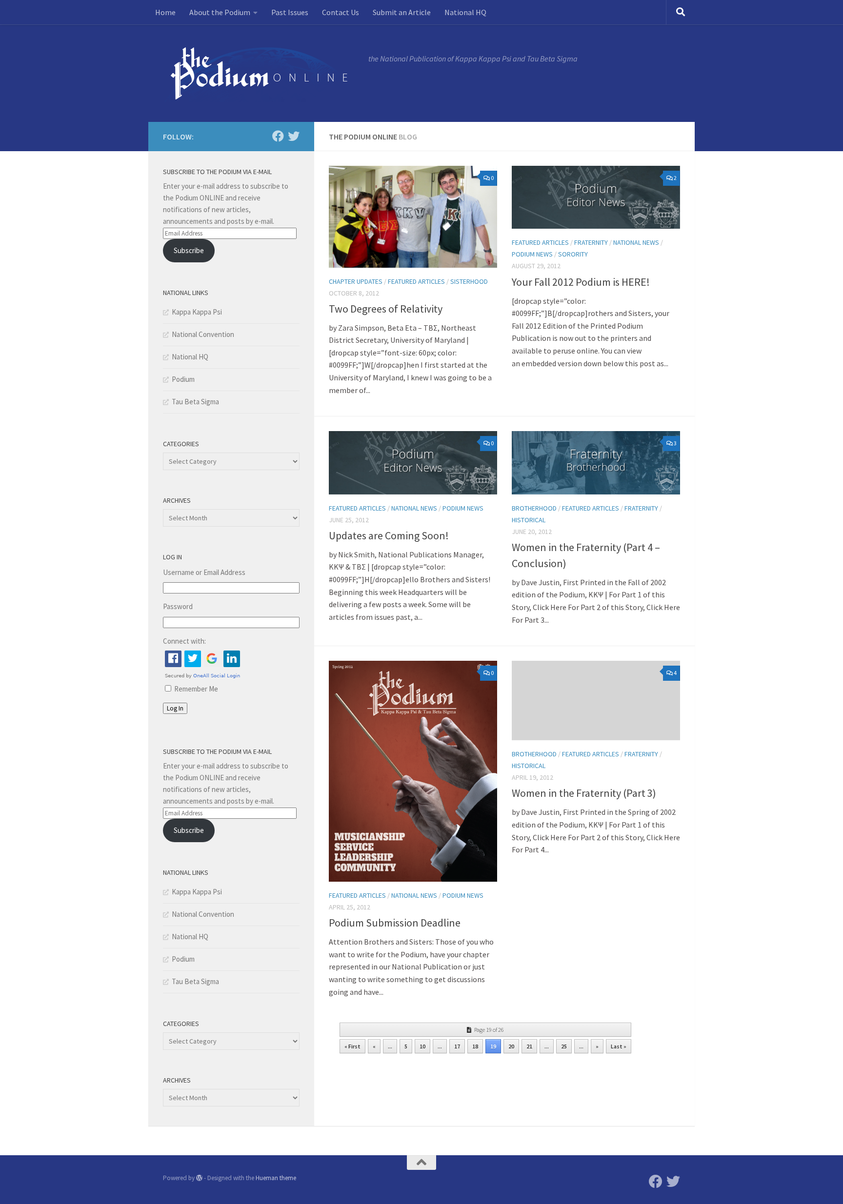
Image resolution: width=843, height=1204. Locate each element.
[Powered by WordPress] (199, 1178)
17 (457, 1046)
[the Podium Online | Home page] (261, 73)
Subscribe (189, 250)
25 (564, 1046)
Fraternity (591, 242)
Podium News (532, 254)
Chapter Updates (355, 281)
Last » (618, 1046)
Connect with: (184, 641)
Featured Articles (416, 281)
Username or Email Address (204, 572)
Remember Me (196, 688)
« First (352, 1046)
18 (475, 1046)
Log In (175, 708)
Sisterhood (469, 281)
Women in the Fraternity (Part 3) (584, 793)
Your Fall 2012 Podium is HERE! (581, 282)
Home (165, 12)
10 (422, 1046)
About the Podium (219, 12)
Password (178, 606)
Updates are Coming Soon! (389, 535)
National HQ (465, 12)
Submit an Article (402, 12)
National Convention (203, 334)
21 (529, 1046)
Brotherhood (534, 508)
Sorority (573, 254)
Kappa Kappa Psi (197, 311)
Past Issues (289, 12)
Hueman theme (276, 1178)
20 (511, 1046)
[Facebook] (278, 136)
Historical (528, 519)
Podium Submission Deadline (395, 922)
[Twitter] (294, 136)
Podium (183, 379)
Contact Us (340, 12)
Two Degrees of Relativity (385, 309)
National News (636, 242)
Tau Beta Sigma (195, 401)
